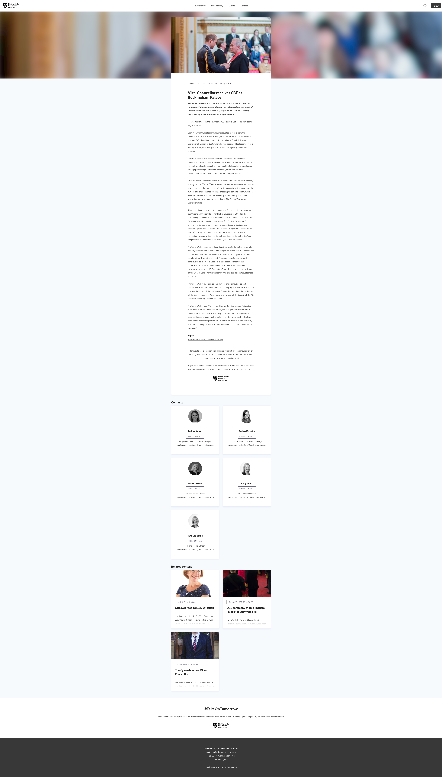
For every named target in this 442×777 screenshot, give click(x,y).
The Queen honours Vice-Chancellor (191, 672)
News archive (199, 5)
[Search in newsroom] (425, 6)
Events (232, 5)
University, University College (210, 339)
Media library (217, 5)
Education (192, 339)
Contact (244, 5)
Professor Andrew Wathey (210, 107)
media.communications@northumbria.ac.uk (214, 369)
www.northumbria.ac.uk (229, 358)
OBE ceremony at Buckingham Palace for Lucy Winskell (246, 609)
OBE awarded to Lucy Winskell (194, 607)
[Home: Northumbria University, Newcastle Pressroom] (10, 5)
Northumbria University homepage (221, 767)
